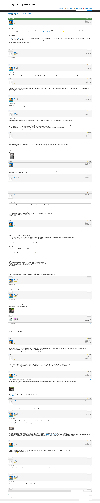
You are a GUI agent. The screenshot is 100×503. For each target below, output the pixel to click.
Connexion (19, 10)
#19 (90, 418)
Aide (91, 8)
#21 (90, 465)
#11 (90, 228)
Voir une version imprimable (13, 494)
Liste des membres (69, 8)
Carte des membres (78, 8)
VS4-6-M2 (16, 40)
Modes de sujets (88, 18)
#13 (90, 299)
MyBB (11, 501)
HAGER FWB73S (15, 37)
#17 (90, 379)
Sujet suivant (17, 490)
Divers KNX (28, 13)
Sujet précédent (12, 490)
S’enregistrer (24, 10)
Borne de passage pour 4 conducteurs (50, 434)
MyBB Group (18, 501)
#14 (90, 323)
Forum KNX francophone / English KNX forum (15, 13)
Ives (15, 460)
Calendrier (86, 8)
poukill (15, 21)
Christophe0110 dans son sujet (49, 31)
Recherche (62, 8)
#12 (90, 284)
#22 (90, 481)
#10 (90, 199)
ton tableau (16, 74)
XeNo (15, 52)
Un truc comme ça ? (12, 395)
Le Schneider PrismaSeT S (16, 38)
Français (24, 13)
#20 (90, 448)
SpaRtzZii (16, 177)
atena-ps (16, 135)
